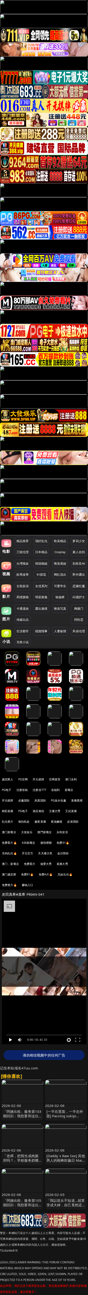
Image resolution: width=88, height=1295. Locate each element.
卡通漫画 (22, 608)
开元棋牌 (38, 779)
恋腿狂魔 (79, 586)
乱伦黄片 (7, 822)
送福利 (55, 790)
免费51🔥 (63, 843)
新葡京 (69, 790)
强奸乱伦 (41, 541)
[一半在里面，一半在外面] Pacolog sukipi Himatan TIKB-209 (64, 1116)
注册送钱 (22, 790)
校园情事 (41, 631)
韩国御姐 (41, 563)
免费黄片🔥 (9, 885)
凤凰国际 (40, 800)
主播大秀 (55, 811)
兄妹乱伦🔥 (65, 874)
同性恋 (78, 619)
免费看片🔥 (9, 843)
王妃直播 (71, 811)
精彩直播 (7, 811)
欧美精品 (60, 541)
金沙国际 (63, 853)
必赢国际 (24, 800)
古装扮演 (22, 586)
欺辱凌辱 (22, 574)
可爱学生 (60, 586)
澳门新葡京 (9, 832)
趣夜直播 (40, 822)
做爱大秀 (46, 864)
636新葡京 (28, 843)
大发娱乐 (27, 832)
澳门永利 (71, 779)
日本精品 (41, 552)
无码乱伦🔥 (9, 853)
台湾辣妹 (22, 563)
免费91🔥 (27, 874)
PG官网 (23, 779)
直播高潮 (77, 800)
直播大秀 (62, 864)
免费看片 (29, 864)
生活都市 (22, 631)
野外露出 (79, 574)
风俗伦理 (79, 631)
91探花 (41, 574)
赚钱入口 (27, 885)
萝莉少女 (79, 541)
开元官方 (27, 853)
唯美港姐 (60, 563)
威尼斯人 (7, 779)
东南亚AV (78, 563)
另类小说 (22, 642)
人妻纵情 (60, 631)
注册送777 (39, 790)
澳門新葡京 (44, 832)
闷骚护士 (79, 597)
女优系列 (41, 586)
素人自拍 (79, 552)
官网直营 (55, 779)
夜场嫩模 (56, 822)
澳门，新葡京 (10, 864)
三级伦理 (22, 552)
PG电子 (6, 790)
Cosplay (60, 552)
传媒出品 (22, 619)
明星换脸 (41, 597)
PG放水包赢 (58, 800)
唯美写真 (60, 608)
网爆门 (78, 608)
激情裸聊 (46, 843)
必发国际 (73, 822)
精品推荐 (22, 541)
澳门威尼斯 (9, 874)
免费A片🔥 (46, 874)
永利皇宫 (62, 832)
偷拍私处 (24, 822)
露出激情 (41, 608)
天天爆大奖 (45, 853)
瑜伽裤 (60, 597)
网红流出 (60, 574)
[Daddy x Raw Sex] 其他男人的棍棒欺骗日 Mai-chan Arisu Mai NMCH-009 (65, 1162)
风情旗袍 (22, 597)
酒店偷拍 (38, 811)
